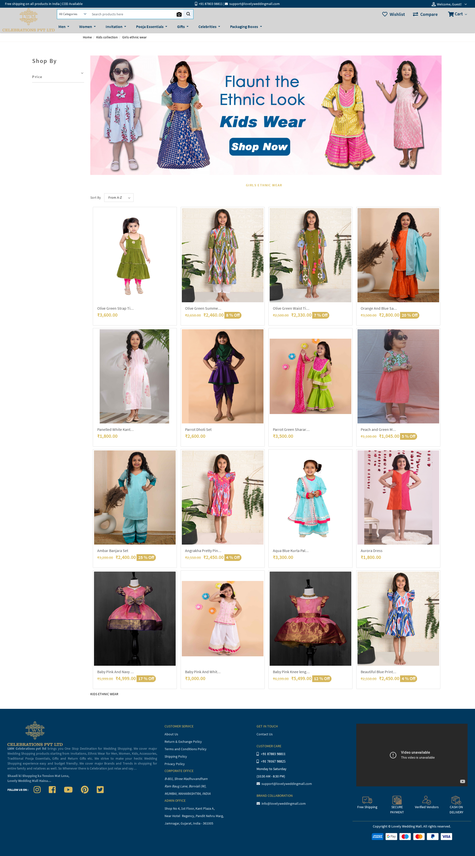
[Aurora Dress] (398, 497)
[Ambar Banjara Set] (135, 497)
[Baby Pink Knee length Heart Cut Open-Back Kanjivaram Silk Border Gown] (310, 619)
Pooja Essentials (150, 26)
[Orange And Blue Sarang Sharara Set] (398, 255)
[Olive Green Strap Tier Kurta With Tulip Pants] (135, 255)
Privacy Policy (175, 764)
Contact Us (265, 734)
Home (87, 37)
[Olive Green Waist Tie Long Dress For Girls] (310, 255)
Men (62, 26)
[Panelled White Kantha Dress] (135, 376)
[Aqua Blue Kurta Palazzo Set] (310, 497)
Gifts (181, 26)
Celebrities (207, 26)
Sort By (95, 197)
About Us (171, 734)
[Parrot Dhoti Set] (222, 376)
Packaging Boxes (244, 26)
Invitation (114, 26)
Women (86, 26)
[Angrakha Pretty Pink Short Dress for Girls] (222, 497)
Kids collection (107, 37)
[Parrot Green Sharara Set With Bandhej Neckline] (310, 376)
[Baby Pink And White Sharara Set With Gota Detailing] (222, 619)
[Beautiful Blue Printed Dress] (398, 619)
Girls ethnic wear (134, 37)
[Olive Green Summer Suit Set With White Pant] (222, 255)
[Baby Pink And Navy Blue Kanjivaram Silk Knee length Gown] (135, 619)
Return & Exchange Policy (183, 741)
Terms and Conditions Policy (186, 749)
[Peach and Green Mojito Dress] (398, 376)
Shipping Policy (176, 756)
